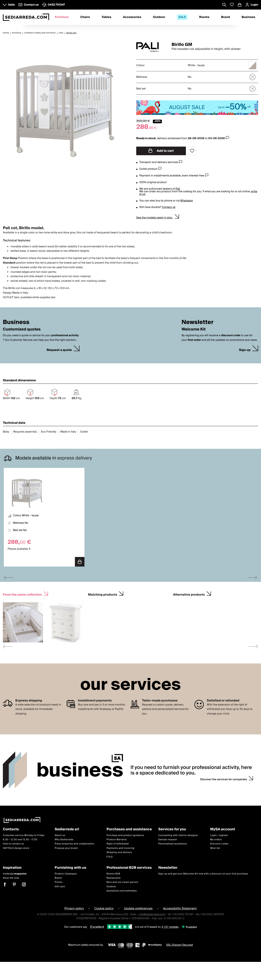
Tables (106, 17)
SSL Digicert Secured (179, 945)
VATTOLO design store (16, 848)
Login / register (219, 835)
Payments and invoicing (120, 848)
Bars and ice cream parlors (122, 882)
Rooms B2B (113, 874)
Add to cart (165, 150)
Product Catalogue (66, 874)
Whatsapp (186, 200)
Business (248, 17)
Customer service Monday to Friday (24, 835)
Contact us (168, 207)
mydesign (15, 874)
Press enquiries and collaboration (74, 844)
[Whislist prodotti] (232, 4)
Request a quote (59, 350)
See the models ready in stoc (154, 217)
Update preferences (138, 908)
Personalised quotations (172, 844)
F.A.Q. (109, 857)
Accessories (132, 17)
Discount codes (219, 844)
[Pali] (150, 47)
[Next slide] (252, 578)
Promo (58, 882)
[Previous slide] (8, 578)
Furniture (62, 17)
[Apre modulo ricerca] (224, 5)
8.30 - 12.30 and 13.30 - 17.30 (20, 840)
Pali (178, 189)
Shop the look (11, 878)
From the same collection (22, 594)
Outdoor (159, 17)
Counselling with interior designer (178, 835)
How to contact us (13, 844)
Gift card (60, 887)
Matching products (102, 594)
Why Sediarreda (64, 840)
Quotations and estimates (121, 891)
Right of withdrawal (117, 844)
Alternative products (189, 594)
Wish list (215, 848)
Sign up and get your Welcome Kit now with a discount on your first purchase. (203, 874)
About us (60, 835)
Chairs (85, 17)
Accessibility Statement (180, 908)
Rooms (204, 17)
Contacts (11, 829)
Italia (11, 4)
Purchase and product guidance (125, 835)
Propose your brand (66, 848)
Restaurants (113, 878)
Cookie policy (103, 908)
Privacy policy (74, 908)
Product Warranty (116, 840)
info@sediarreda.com (152, 914)
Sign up (244, 350)
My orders (216, 840)
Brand (225, 17)
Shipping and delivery (119, 853)
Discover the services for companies (223, 779)
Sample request (167, 840)
